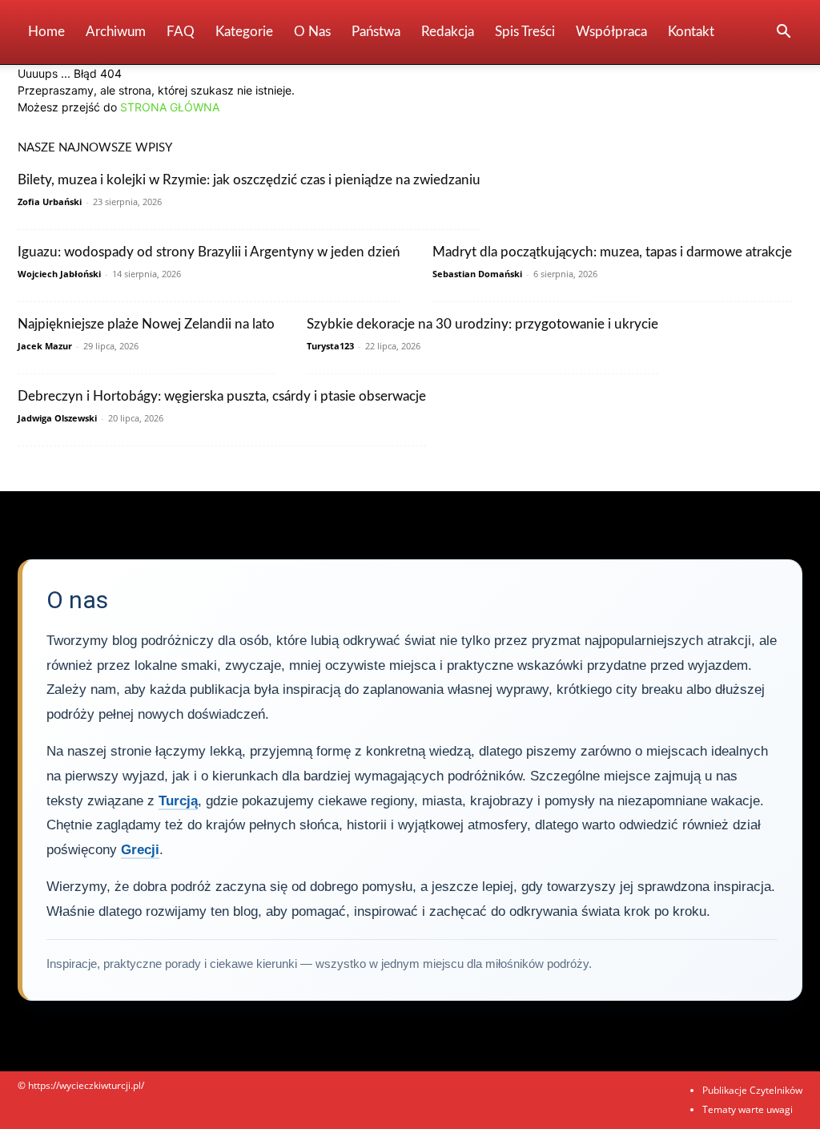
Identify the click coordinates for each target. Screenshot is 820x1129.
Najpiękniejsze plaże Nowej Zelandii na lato (146, 324)
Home (46, 31)
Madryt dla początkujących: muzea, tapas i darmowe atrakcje (612, 252)
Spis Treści (525, 31)
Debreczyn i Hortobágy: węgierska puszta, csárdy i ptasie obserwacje (222, 396)
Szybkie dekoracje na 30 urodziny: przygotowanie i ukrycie (482, 324)
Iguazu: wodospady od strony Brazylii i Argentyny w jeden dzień (209, 252)
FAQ (181, 31)
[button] (783, 33)
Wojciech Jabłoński (59, 274)
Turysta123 (330, 346)
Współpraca (611, 31)
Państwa (376, 31)
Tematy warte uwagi (747, 1109)
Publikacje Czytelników (752, 1090)
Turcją (178, 800)
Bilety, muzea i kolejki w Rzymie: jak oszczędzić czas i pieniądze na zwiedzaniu (249, 180)
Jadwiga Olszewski (57, 418)
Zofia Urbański (50, 202)
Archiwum (116, 31)
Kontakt (691, 31)
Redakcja (447, 31)
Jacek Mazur (45, 346)
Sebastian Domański (477, 274)
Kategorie (244, 31)
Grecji (140, 849)
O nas (312, 31)
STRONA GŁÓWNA (169, 107)
